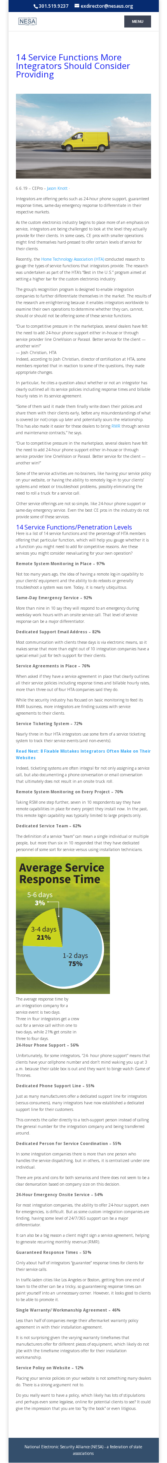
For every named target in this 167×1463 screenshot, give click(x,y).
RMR (116, 426)
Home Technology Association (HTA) (72, 259)
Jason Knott (57, 188)
